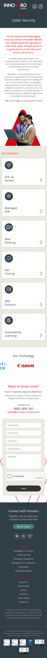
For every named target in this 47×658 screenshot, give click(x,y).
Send (23, 488)
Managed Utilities (23, 570)
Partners (23, 594)
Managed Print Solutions (23, 562)
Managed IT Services (23, 551)
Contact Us (23, 602)
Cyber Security (23, 555)
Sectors (23, 590)
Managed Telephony (23, 559)
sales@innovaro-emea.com (23, 412)
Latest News (23, 598)
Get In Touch (23, 526)
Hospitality (23, 566)
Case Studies (23, 586)
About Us (23, 582)
